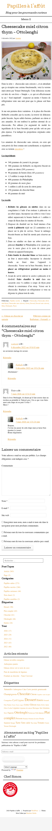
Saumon (7, 722)
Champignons (10, 694)
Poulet (41, 718)
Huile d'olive (41, 705)
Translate (19, 770)
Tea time (34, 723)
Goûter (26, 704)
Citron (27, 303)
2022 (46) (7, 646)
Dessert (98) (8, 607)
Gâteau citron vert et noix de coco (16, 668)
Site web (5, 515)
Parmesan (31, 713)
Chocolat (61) (9, 615)
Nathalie (18, 38)
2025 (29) (7, 634)
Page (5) (7, 575)
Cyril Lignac (18, 700)
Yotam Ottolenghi (10, 726)
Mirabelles (46, 708)
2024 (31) (7, 638)
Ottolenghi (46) (10, 619)
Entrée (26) (8, 623)
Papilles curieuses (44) (12, 591)
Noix (5, 713)
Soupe (13, 723)
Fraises (9, 705)
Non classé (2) (9, 595)
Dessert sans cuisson (42, 303)
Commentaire (7, 465)
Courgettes (8, 700)
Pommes (25, 719)
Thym (15, 306)
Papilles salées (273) (11, 583)
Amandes (8, 689)
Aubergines (17, 689)
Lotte (10, 708)
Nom (4, 500)
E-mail (5, 508)
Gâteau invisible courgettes (14, 660)
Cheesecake (33, 301)
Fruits (13, 705)
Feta (5, 705)
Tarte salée (25, 722)
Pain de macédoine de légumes (15, 672)
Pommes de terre (34, 719)
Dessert (32, 303)
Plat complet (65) (10, 611)
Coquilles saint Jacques (43, 694)
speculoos (19, 148)
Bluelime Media (31, 813)
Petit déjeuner (39, 713)
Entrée (40, 700)
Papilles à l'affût (26, 6)
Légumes (16, 708)
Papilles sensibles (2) (12, 599)
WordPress (34, 810)
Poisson (19, 718)
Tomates (41, 722)
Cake (24, 689)
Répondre (7, 357)
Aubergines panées (11, 664)
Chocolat (23, 693)
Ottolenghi (8, 306)
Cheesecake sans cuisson (16, 303)
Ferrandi (46, 700)
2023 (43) (7, 642)
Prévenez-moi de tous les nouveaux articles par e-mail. (26, 541)
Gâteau (33, 704)
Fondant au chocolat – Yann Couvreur (18, 676)
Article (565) (9, 571)
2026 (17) (7, 630)
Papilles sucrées (15, 301)
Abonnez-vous (13, 759)
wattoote (14, 343)
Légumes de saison (26, 708)
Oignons (10, 712)
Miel (3, 306)
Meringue (36, 708)
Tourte (47, 723)
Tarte (18, 722)
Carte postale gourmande (37, 689)
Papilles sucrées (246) (12, 587)
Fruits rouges (19, 705)
